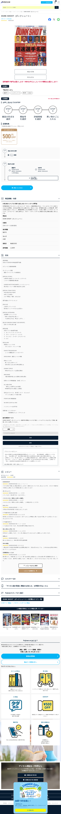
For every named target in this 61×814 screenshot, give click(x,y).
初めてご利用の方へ (30, 662)
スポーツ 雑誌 (8, 11)
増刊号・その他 (27, 93)
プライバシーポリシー (13, 803)
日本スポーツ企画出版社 (6, 18)
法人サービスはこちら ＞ (8, 666)
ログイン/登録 (46, 2)
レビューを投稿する (29, 570)
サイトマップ (55, 803)
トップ (2, 11)
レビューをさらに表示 (31, 565)
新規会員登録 (30, 656)
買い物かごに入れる (17, 187)
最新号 (5, 93)
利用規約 (5, 803)
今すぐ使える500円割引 (53, 98)
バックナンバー (15, 93)
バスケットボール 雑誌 (17, 11)
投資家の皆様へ (47, 803)
